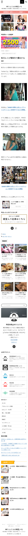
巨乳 (4, 236)
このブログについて (11, 524)
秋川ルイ (10, 236)
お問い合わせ (11, 526)
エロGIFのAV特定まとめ (17, 509)
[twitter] (12, 228)
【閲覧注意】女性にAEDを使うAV (10, 455)
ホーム (3, 524)
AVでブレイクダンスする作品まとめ (11, 452)
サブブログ (17, 526)
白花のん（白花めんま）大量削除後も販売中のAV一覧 (13, 440)
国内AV (4, 234)
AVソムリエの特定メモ (14, 6)
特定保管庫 (14, 340)
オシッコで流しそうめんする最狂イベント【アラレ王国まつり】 (13, 449)
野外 (6, 236)
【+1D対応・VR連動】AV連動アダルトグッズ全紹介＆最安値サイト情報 (14, 444)
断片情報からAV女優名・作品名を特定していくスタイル (14, 531)
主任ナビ (14, 342)
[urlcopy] (15, 228)
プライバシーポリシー (21, 524)
